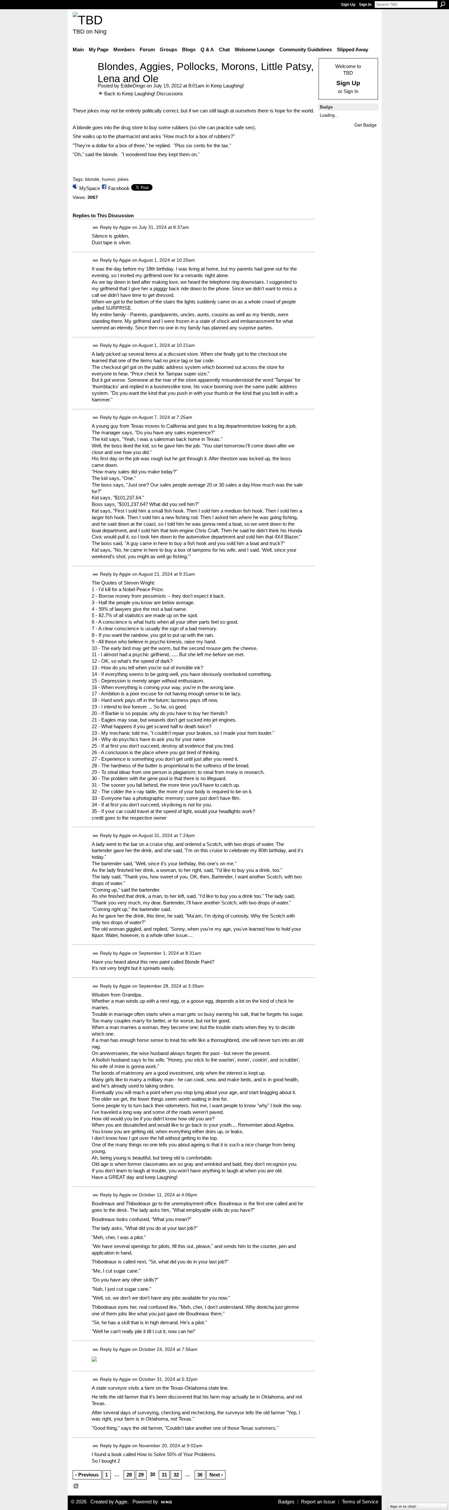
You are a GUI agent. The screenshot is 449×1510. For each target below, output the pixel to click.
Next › (216, 1474)
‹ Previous (87, 1474)
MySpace (89, 188)
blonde (92, 179)
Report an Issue (318, 1501)
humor (108, 179)
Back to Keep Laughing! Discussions (143, 93)
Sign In (365, 4)
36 (199, 1474)
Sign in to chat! (403, 1506)
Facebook (119, 188)
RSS (76, 1486)
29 (141, 1474)
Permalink (95, 228)
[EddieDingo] (83, 78)
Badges (286, 1501)
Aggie (125, 227)
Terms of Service (360, 1501)
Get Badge (365, 125)
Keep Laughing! (227, 85)
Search (442, 4)
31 (164, 1474)
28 (129, 1474)
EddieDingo (133, 85)
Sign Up (348, 4)
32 (176, 1474)
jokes (123, 179)
